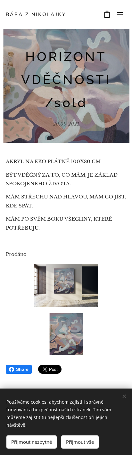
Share (22, 369)
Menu (119, 14)
